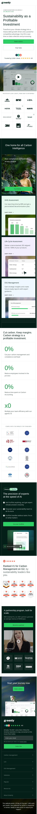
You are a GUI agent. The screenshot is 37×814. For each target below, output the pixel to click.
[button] (18, 755)
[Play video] (18, 77)
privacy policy (23, 741)
